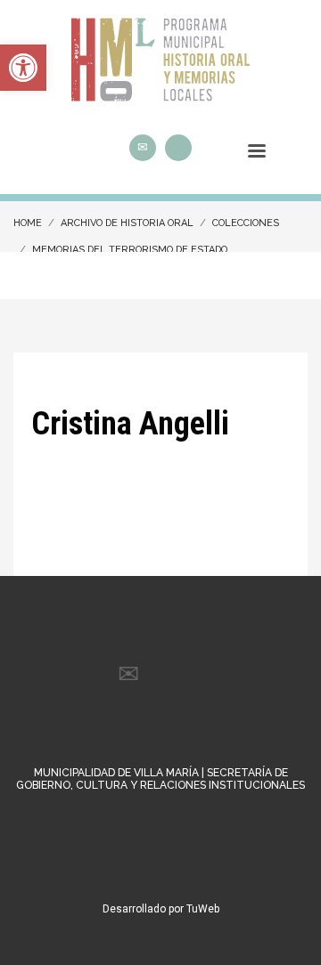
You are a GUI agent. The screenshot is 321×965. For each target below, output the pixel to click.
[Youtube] (178, 147)
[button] (23, 68)
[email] (142, 147)
